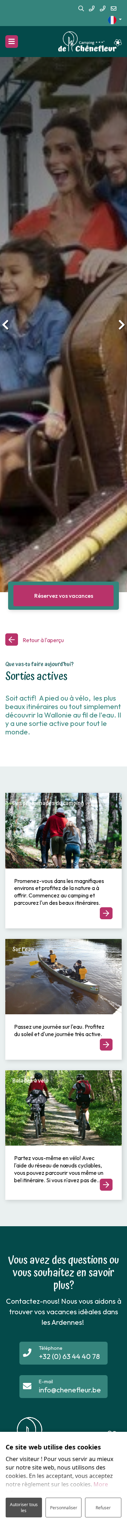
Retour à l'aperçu (43, 640)
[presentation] (5, 324)
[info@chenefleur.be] (113, 9)
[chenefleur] (90, 41)
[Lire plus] (63, 831)
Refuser (103, 1508)
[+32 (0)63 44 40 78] (92, 9)
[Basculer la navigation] (11, 41)
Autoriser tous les (24, 1508)
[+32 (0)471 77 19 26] (102, 9)
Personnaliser (63, 1508)
